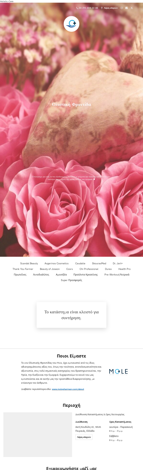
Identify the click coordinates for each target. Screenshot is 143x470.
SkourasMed (99, 263)
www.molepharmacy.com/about (68, 389)
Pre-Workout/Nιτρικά (116, 274)
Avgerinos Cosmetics (57, 263)
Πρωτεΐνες (20, 274)
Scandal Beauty (29, 263)
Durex (108, 269)
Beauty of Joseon (50, 269)
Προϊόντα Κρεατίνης (85, 274)
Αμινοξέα (61, 274)
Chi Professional (89, 269)
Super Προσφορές (71, 280)
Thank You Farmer (23, 269)
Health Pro (124, 269)
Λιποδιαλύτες (41, 274)
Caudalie (80, 263)
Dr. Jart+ (118, 263)
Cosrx (69, 269)
